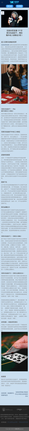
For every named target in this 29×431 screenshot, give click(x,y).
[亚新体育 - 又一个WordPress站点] (14, 2)
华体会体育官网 (23, 422)
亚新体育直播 (5, 45)
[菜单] (2, 2)
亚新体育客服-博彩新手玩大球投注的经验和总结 (21, 394)
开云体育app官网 (13, 422)
